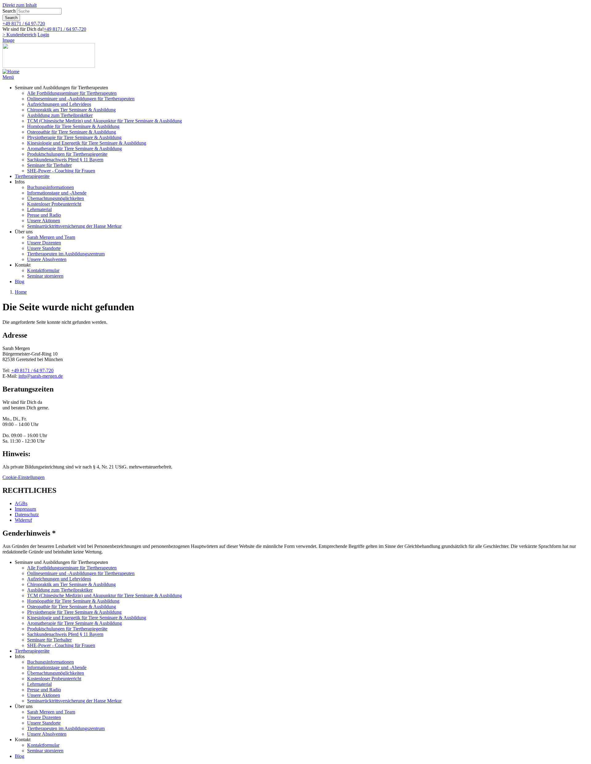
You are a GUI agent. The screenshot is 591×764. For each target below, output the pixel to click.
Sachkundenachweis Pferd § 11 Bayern (65, 159)
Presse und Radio (44, 215)
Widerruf (23, 520)
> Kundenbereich (19, 34)
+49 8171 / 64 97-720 (23, 23)
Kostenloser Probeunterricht (54, 204)
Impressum (25, 509)
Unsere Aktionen (43, 220)
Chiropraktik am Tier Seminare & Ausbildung (71, 109)
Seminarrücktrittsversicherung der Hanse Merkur (74, 226)
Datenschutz (27, 514)
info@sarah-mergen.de (40, 376)
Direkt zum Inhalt (19, 5)
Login (43, 34)
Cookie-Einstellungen (23, 477)
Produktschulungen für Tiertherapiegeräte (67, 154)
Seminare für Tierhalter (49, 165)
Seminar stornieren (45, 276)
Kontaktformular (43, 270)
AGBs (21, 503)
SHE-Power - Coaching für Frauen (61, 170)
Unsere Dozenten (44, 242)
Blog (19, 281)
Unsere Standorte (44, 248)
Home (21, 292)
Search (9, 11)
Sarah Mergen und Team (51, 237)
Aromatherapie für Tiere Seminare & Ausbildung (74, 148)
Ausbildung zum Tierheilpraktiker (60, 115)
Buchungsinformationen (50, 187)
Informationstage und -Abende (56, 192)
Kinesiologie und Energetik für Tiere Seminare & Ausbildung (86, 143)
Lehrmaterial (39, 209)
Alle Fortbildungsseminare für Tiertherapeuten (72, 93)
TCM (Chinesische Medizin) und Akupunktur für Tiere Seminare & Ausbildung (104, 120)
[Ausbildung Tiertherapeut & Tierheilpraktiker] (10, 71)
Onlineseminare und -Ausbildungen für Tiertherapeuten (81, 98)
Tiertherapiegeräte (32, 176)
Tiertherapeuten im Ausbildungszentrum (66, 253)
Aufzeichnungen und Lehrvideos (59, 104)
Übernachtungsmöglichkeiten (55, 198)
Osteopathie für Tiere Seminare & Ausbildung (71, 132)
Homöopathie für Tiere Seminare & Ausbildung (73, 126)
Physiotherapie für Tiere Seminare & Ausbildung (74, 137)
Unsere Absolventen (46, 259)
